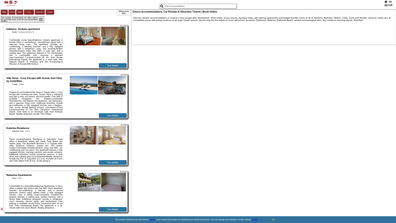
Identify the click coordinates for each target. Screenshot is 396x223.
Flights (19, 12)
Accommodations (12, 12)
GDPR (254, 220)
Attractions (40, 12)
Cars (29, 12)
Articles (49, 12)
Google (152, 220)
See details (112, 65)
